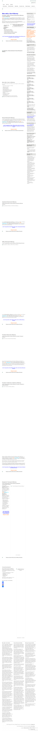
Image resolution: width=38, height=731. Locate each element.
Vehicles (11, 4)
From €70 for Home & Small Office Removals (31, 73)
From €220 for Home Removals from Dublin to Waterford (30, 89)
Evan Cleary (33, 726)
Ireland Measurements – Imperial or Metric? (30, 141)
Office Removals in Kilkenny (8, 29)
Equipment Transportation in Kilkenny (9, 33)
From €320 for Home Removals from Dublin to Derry (30, 102)
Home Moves (5, 6)
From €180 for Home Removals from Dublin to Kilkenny (30, 92)
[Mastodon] (13, 583)
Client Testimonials (30, 27)
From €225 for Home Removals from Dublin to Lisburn (30, 99)
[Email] (13, 585)
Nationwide (16, 6)
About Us (7, 4)
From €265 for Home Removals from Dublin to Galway (30, 82)
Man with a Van (22, 6)
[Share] (13, 586)
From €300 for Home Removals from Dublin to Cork (30, 79)
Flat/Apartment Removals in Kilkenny (6, 28)
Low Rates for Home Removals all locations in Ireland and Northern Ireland (31, 109)
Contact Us (33, 6)
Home (4, 4)
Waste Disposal (27, 6)
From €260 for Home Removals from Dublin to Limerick (30, 85)
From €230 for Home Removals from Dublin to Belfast (30, 96)
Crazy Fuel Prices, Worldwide (29, 140)
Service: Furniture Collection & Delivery (31, 41)
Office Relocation (10, 6)
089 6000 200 (33, 729)
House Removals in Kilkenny (6, 25)
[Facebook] (13, 582)
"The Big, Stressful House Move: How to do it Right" (31, 52)
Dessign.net (33, 724)
